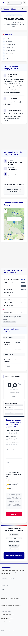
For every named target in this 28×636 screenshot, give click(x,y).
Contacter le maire (9, 47)
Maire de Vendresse (14, 541)
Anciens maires (8, 58)
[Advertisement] (14, 136)
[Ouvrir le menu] (24, 2)
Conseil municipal (9, 53)
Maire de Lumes (14, 548)
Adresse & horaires (9, 50)
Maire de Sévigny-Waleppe (14, 538)
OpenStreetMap (16, 239)
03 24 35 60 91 (13, 169)
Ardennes (13, 8)
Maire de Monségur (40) (6, 618)
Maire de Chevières (14, 545)
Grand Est (6, 8)
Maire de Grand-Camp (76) (7, 614)
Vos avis (7, 56)
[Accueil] (1, 8)
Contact (3, 589)
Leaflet (10, 239)
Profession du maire (9, 44)
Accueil (3, 582)
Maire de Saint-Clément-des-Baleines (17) (11, 605)
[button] (14, 222)
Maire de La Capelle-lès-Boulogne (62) (10, 598)
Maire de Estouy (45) (6, 602)
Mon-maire (6, 567)
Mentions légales (5, 585)
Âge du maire (8, 41)
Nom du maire (8, 38)
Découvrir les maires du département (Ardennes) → (14, 555)
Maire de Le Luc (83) (6, 621)
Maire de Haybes (14, 534)
